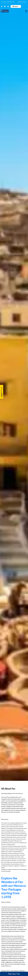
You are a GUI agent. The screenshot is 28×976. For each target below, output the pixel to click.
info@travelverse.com (22, 1)
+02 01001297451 (10, 1)
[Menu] (26, 11)
